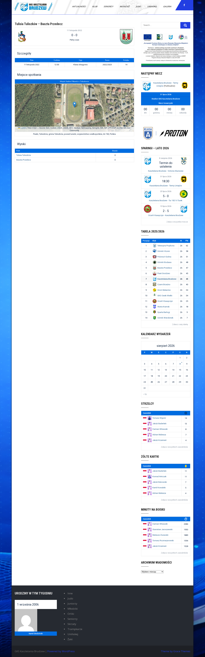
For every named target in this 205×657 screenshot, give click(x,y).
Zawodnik (147, 413)
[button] (74, 105)
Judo (139, 6)
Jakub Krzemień (159, 440)
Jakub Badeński (159, 423)
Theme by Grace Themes (175, 651)
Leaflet (23, 127)
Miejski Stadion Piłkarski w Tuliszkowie (74, 81)
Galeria (167, 6)
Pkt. (187, 241)
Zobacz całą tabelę (180, 324)
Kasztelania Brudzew (166, 279)
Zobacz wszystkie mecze (177, 222)
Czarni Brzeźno (163, 284)
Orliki (71, 613)
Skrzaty (72, 624)
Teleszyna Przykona (165, 245)
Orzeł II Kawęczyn (165, 301)
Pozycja (146, 241)
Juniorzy (72, 603)
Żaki (70, 639)
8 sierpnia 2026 (165, 158)
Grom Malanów (164, 290)
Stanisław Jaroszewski (162, 529)
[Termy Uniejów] (185, 85)
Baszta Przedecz (23, 160)
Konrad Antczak (159, 476)
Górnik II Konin (163, 251)
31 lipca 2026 (165, 177)
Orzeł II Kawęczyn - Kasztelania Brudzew (165, 215)
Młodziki (73, 608)
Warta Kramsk (163, 307)
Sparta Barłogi (163, 312)
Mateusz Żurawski (160, 535)
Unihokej (152, 6)
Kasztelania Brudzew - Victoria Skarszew (165, 171)
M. (181, 241)
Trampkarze (75, 629)
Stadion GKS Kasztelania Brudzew (166, 99)
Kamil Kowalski (159, 487)
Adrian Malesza (159, 435)
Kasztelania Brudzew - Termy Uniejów (166, 185)
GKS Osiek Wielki (164, 295)
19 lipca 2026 (165, 206)
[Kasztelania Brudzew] (147, 86)
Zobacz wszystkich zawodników (174, 447)
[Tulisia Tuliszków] (36, 36)
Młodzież (124, 6)
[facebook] (184, 5)
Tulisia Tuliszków (23, 155)
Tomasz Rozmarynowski (163, 540)
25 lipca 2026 (165, 191)
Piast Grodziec (163, 273)
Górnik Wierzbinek (165, 318)
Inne (70, 593)
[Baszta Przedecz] (113, 36)
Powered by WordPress (61, 651)
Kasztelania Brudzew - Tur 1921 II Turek (165, 200)
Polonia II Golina (164, 257)
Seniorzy (108, 6)
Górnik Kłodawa (164, 262)
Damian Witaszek (160, 429)
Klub (95, 6)
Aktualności (79, 6)
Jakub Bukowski (159, 482)
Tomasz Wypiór (159, 418)
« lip (145, 394)
